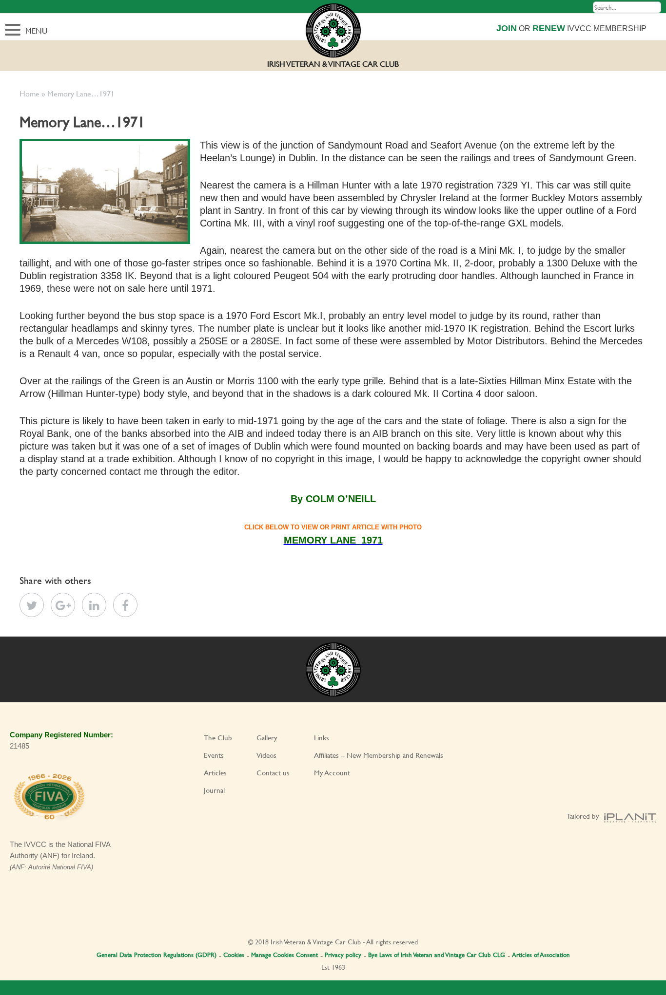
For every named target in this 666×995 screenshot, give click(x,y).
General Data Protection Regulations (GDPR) (156, 954)
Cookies (233, 954)
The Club (218, 737)
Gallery (266, 737)
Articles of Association (541, 954)
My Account (332, 773)
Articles (215, 773)
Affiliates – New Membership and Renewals (378, 755)
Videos (266, 755)
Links (321, 737)
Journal (214, 790)
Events (214, 755)
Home (29, 93)
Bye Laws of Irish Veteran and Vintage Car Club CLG (436, 954)
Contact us (273, 773)
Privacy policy (343, 954)
